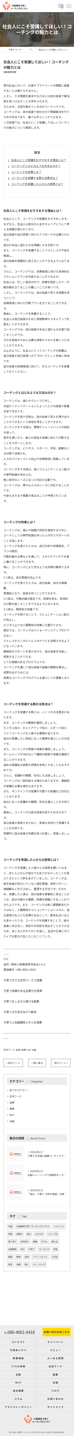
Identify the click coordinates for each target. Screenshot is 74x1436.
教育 (19, 1256)
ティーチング (39, 1264)
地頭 (19, 1264)
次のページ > (61, 1063)
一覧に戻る (37, 1063)
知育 (10, 1233)
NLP (29, 1049)
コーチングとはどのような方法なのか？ (36, 166)
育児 (10, 1264)
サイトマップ (55, 1407)
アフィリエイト (40, 1256)
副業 (24, 1049)
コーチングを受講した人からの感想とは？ (37, 184)
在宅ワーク (9, 1049)
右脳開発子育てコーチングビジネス (33, 1226)
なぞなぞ (39, 1233)
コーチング (44, 1249)
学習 (55, 1249)
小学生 (55, 1256)
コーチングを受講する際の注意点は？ (34, 178)
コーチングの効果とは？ (26, 172)
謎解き (20, 1233)
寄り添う (12, 1241)
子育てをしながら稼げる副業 (21, 1001)
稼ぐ (27, 1264)
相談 (10, 1256)
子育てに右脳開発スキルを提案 (22, 1022)
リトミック (59, 1226)
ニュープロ (52, 1233)
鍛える (55, 1241)
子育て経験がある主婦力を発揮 (22, 991)
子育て (32, 1249)
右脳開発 (12, 1249)
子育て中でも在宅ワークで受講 (22, 980)
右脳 (34, 1049)
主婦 (18, 1049)
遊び (29, 1233)
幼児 (27, 1256)
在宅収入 (25, 1241)
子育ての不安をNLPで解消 (19, 1012)
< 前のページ (13, 1063)
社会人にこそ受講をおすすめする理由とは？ (38, 160)
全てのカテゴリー (19, 1090)
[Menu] (69, 6)
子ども (44, 1241)
